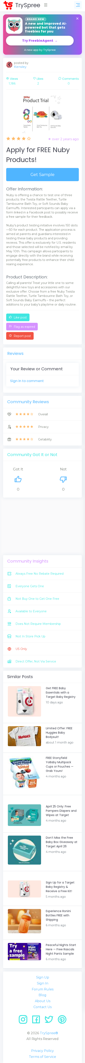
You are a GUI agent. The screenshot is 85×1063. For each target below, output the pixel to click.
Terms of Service (42, 1057)
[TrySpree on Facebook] (37, 1021)
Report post (22, 336)
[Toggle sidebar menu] (78, 5)
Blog (42, 995)
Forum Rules (42, 989)
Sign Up (42, 977)
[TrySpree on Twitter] (50, 1021)
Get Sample (42, 174)
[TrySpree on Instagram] (24, 1021)
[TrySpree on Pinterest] (62, 1021)
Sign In (42, 983)
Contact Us (42, 1007)
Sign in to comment (27, 380)
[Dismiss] (77, 18)
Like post (20, 317)
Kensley (20, 67)
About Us (42, 1001)
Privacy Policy (42, 1051)
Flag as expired (24, 327)
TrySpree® (49, 1033)
